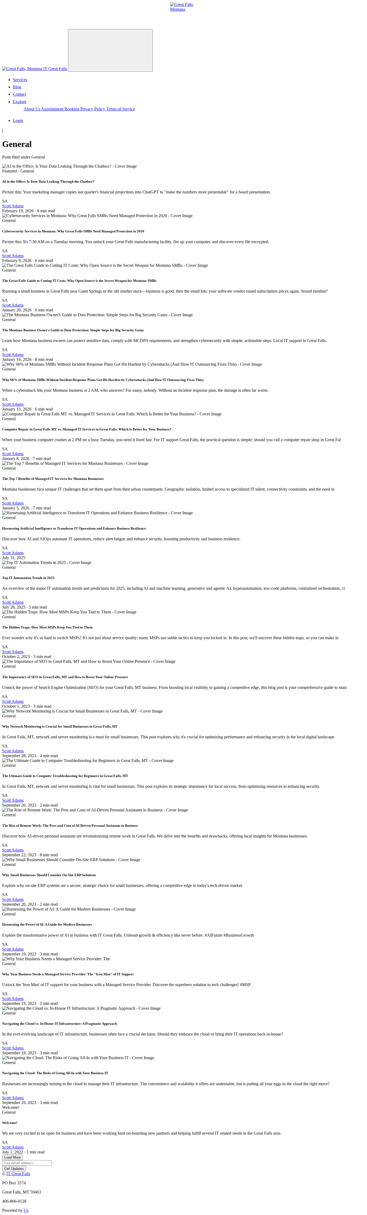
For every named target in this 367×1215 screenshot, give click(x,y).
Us (26, 1210)
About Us (32, 109)
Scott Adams (13, 206)
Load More (12, 1157)
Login (18, 120)
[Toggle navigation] (110, 50)
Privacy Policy (93, 109)
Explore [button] (19, 101)
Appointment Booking (60, 109)
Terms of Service (120, 109)
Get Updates (14, 1169)
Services (20, 79)
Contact (19, 94)
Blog (17, 87)
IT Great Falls (54, 68)
